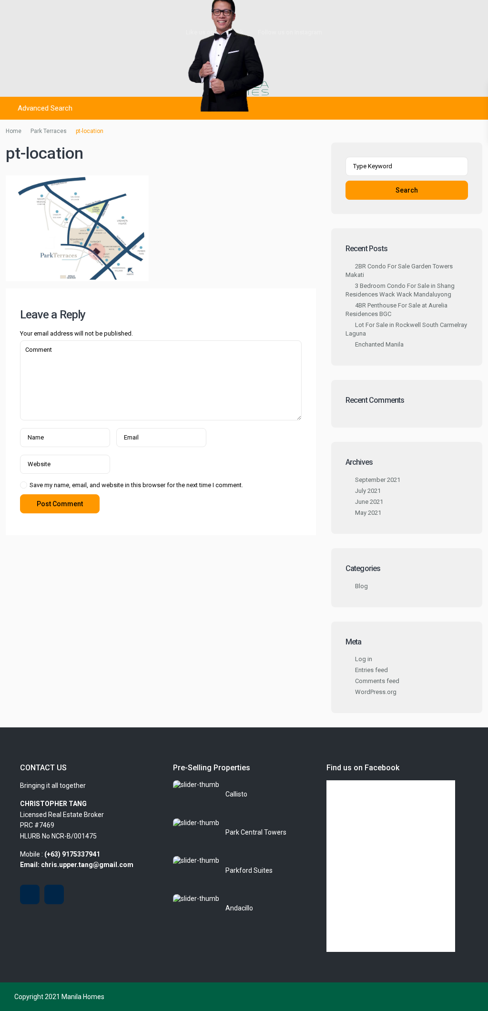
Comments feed (377, 680)
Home (13, 131)
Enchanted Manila (379, 344)
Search (407, 190)
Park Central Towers (255, 832)
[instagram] (54, 894)
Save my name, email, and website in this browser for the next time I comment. (136, 485)
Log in (363, 659)
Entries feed (371, 670)
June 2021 (369, 501)
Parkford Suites (249, 870)
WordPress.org (375, 691)
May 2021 (368, 512)
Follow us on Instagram (290, 32)
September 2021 (377, 479)
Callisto (236, 794)
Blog (361, 586)
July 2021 (368, 490)
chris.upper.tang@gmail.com (87, 864)
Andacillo (239, 908)
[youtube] (30, 894)
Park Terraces (48, 131)
